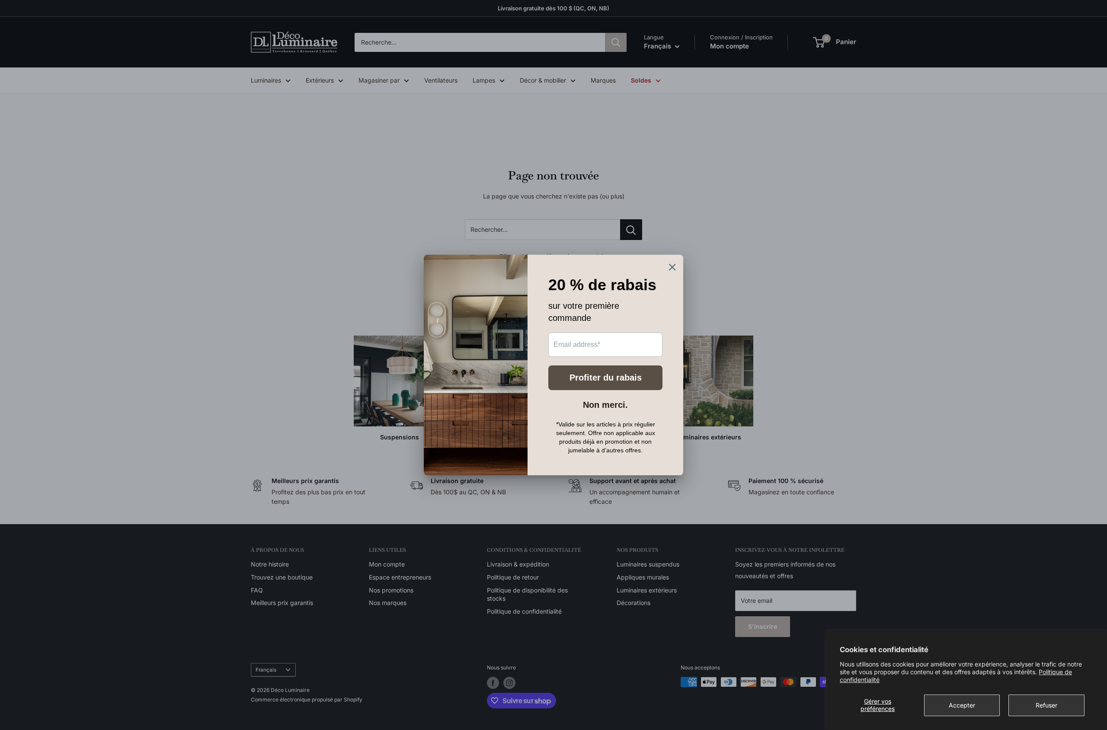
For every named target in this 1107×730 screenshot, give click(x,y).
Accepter (962, 705)
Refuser (1046, 705)
